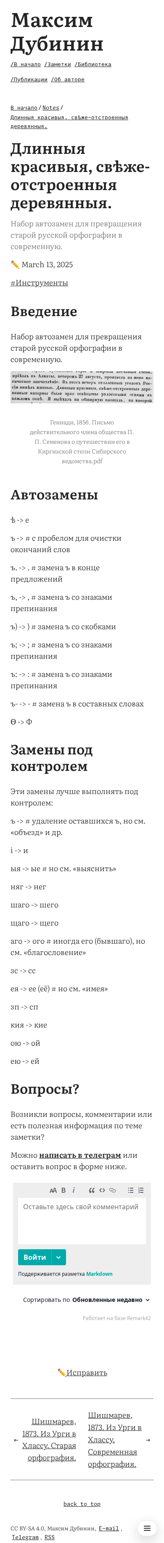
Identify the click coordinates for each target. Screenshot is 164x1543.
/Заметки (57, 64)
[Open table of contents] (147, 1528)
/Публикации (29, 80)
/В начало (26, 64)
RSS (50, 1537)
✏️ (15, 264)
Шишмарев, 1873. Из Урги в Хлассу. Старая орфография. (49, 1439)
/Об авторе (68, 80)
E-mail (109, 1529)
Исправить (86, 1372)
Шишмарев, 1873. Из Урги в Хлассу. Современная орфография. (115, 1439)
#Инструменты (39, 282)
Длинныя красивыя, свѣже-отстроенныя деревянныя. (69, 122)
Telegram (25, 1537)
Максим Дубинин (57, 30)
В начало (24, 108)
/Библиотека (92, 64)
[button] (82, 387)
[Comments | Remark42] (82, 1253)
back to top (82, 1504)
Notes (50, 108)
